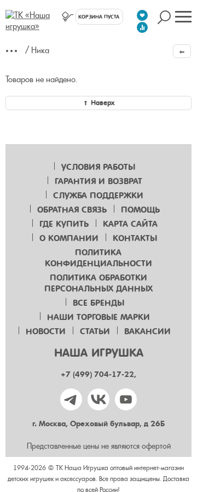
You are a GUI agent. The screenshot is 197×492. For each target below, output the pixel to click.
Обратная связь (72, 210)
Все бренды (98, 303)
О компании (69, 238)
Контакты (135, 238)
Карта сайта (130, 224)
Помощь (140, 210)
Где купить (64, 224)
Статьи (95, 331)
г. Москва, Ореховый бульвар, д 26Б (98, 423)
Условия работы (98, 167)
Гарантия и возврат (98, 181)
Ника (40, 50)
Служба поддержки (98, 196)
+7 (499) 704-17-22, (98, 374)
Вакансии (147, 331)
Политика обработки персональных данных (98, 283)
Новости (46, 331)
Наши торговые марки (98, 317)
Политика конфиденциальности (98, 258)
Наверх (102, 103)
